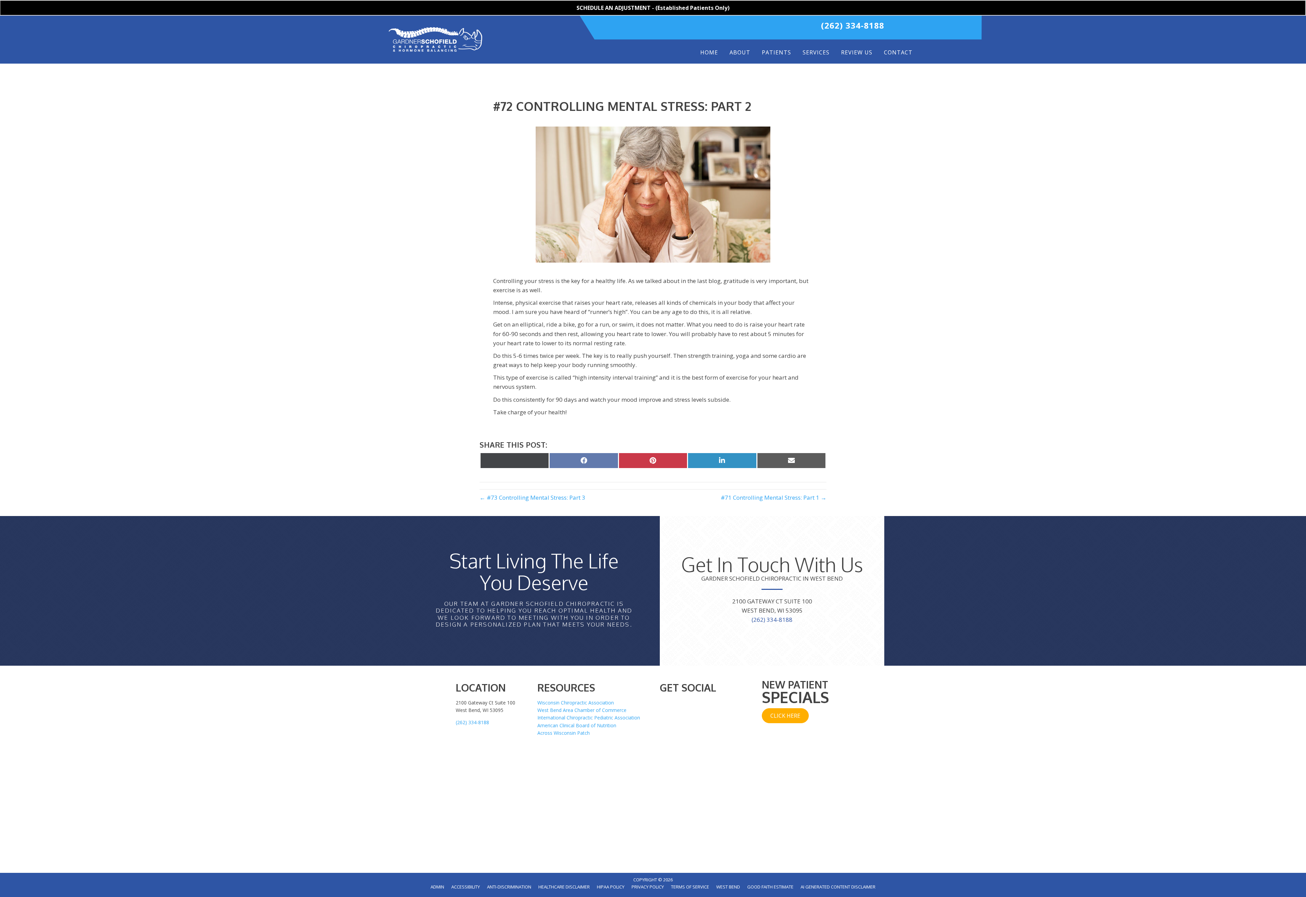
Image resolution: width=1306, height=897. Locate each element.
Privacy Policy (648, 887)
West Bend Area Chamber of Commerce (581, 710)
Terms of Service (690, 887)
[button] (785, 715)
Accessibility (465, 887)
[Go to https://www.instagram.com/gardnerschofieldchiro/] (767, 27)
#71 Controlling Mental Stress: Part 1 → (773, 497)
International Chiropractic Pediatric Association (588, 717)
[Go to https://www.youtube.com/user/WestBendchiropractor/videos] (753, 27)
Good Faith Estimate (770, 887)
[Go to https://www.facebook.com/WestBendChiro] (724, 27)
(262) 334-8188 (852, 25)
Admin (437, 887)
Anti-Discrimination (509, 887)
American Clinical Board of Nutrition (576, 725)
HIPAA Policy (610, 887)
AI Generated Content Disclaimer (838, 887)
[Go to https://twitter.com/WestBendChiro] (739, 27)
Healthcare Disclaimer (564, 887)
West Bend (728, 887)
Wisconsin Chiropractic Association (575, 702)
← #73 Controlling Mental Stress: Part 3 (532, 497)
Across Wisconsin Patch (563, 733)
